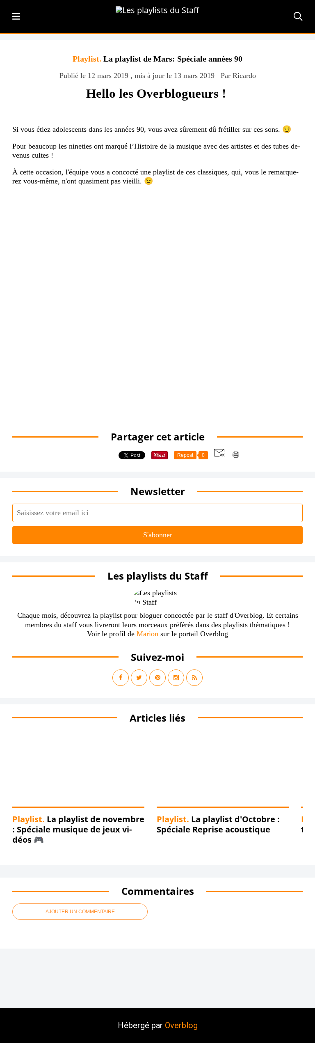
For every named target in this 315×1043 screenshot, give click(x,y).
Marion (147, 634)
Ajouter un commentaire (80, 912)
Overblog (181, 1025)
